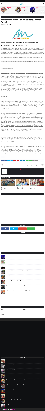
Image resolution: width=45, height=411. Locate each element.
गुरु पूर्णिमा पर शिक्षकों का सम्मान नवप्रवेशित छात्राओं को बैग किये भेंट (16, 384)
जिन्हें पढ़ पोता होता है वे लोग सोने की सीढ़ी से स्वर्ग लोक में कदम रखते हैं (16, 280)
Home (2, 309)
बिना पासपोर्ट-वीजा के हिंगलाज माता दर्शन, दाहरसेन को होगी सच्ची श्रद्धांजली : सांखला (18, 270)
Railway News (3, 313)
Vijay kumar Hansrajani (6, 24)
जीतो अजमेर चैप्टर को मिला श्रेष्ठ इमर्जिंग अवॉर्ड (39, 9)
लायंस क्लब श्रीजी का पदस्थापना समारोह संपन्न (13, 394)
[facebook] (42, 1)
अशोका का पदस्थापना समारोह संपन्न (11, 374)
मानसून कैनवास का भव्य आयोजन (10, 404)
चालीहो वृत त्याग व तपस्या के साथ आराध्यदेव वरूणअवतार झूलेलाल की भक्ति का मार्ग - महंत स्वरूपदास (11, 9)
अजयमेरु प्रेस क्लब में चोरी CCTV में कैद (12, 364)
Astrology (2, 310)
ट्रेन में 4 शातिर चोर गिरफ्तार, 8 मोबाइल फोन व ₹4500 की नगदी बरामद (16, 285)
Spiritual (24, 313)
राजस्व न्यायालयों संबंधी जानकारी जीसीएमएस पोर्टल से (13, 265)
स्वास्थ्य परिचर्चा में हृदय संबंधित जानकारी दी (12, 389)
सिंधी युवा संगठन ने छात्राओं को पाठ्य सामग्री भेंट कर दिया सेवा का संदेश (22, 188)
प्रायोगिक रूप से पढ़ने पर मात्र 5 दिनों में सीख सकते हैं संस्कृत (7, 188)
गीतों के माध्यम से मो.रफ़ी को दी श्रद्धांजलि (12, 369)
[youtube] (22, 228)
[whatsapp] (31, 228)
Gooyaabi (13, 409)
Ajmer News (25, 309)
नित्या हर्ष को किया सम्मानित (34, 187)
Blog (5, 409)
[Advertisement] (22, 242)
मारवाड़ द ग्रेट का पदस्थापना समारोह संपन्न (12, 359)
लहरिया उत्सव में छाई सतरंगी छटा (10, 260)
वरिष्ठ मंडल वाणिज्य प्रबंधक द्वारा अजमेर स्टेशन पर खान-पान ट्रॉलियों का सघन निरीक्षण (25, 9)
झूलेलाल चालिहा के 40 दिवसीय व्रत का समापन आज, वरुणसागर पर (15, 275)
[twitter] (43, 1)
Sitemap (2, 314)
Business (24, 310)
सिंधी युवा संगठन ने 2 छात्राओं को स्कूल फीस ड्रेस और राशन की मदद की (16, 379)
